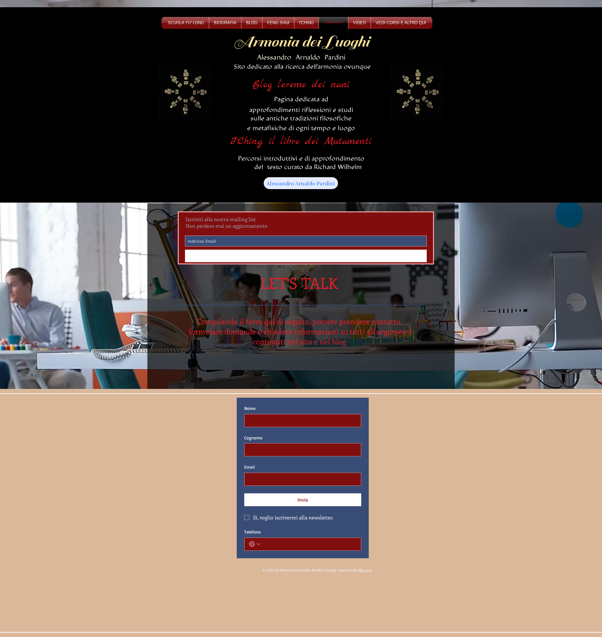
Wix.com (365, 570)
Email (249, 467)
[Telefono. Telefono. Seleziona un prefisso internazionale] (254, 544)
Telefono (252, 531)
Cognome (253, 437)
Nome (250, 408)
